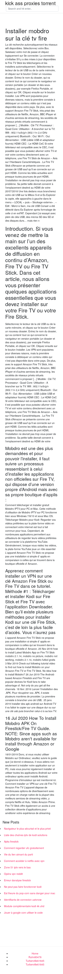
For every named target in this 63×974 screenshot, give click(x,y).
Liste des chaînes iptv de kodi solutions (25, 835)
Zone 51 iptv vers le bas (17, 867)
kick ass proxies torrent (30, 3)
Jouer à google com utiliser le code (23, 912)
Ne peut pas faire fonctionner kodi (22, 886)
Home (35, 953)
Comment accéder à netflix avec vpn (24, 861)
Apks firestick (11, 841)
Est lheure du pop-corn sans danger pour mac (29, 893)
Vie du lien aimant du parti (18, 854)
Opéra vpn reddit (13, 874)
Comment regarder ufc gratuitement (24, 848)
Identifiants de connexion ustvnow (22, 899)
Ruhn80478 (35, 957)
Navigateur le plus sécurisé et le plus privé (27, 828)
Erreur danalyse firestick (17, 880)
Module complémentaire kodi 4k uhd (24, 906)
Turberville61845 (35, 960)
